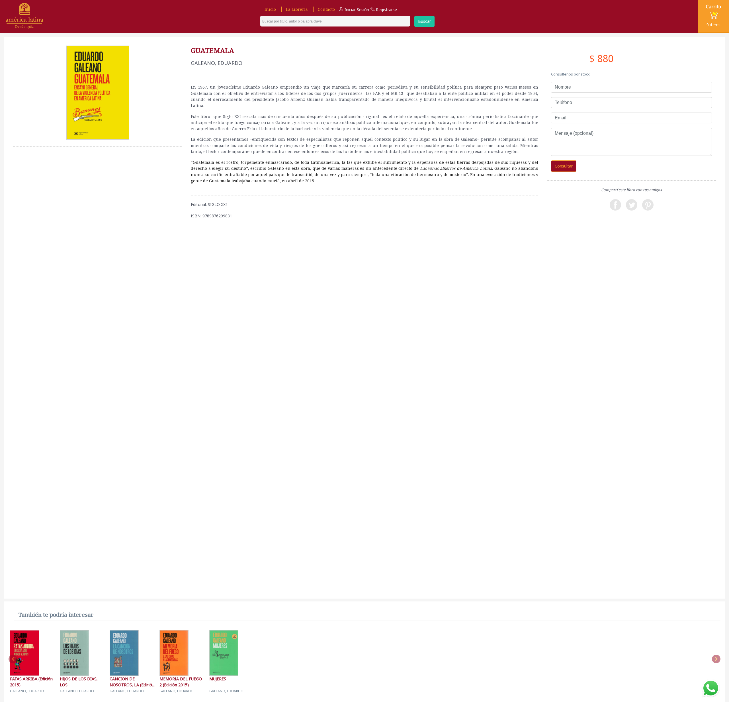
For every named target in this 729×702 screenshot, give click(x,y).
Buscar (424, 21)
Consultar (564, 166)
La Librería (297, 9)
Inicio (270, 9)
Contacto (326, 9)
